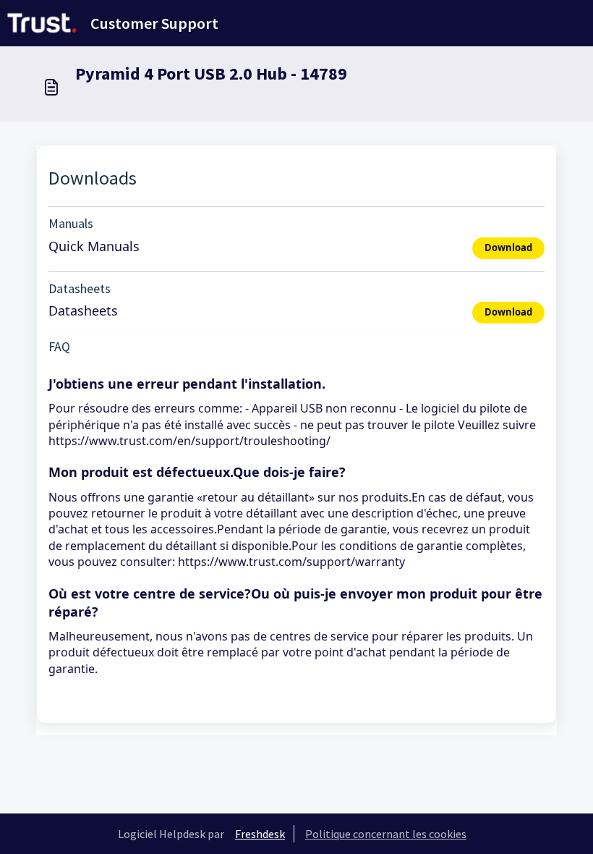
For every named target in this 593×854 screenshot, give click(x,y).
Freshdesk (260, 833)
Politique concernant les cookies (385, 833)
